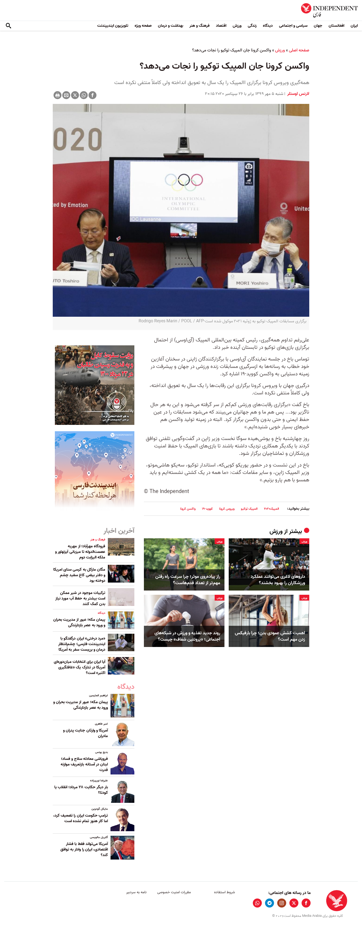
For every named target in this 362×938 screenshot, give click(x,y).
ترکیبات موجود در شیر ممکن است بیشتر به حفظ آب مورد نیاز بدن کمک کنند (80, 598)
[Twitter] (75, 95)
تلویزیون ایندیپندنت (112, 26)
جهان (318, 26)
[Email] (66, 95)
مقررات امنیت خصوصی (174, 892)
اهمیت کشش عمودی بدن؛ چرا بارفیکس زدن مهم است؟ (270, 636)
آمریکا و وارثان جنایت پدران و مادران (85, 733)
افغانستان (336, 26)
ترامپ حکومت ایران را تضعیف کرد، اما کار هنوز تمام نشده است (80, 818)
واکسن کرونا (188, 508)
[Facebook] (92, 95)
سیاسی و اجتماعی (293, 26)
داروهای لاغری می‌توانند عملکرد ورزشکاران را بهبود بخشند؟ (278, 580)
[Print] (57, 95)
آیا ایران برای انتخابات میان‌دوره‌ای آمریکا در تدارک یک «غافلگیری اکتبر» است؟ (79, 667)
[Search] (8, 26)
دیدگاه (268, 26)
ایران (354, 26)
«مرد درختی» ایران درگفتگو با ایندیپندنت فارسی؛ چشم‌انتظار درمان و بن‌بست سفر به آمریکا (81, 644)
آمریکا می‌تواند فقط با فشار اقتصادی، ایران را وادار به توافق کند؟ (84, 849)
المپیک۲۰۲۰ (271, 508)
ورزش (237, 26)
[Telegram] (269, 903)
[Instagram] (281, 903)
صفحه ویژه (143, 26)
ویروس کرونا (227, 508)
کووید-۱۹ (207, 508)
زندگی (252, 26)
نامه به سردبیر (136, 892)
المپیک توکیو (249, 508)
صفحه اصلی (299, 50)
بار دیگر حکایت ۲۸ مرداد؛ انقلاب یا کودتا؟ (81, 790)
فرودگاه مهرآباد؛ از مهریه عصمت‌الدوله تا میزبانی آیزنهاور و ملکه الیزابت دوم (80, 552)
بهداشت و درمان (170, 26)
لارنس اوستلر (297, 93)
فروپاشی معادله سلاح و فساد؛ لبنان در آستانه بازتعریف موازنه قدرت (84, 764)
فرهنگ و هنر (199, 26)
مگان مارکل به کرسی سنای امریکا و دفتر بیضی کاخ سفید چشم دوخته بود (79, 575)
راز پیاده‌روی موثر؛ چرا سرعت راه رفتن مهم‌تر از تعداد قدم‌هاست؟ (187, 580)
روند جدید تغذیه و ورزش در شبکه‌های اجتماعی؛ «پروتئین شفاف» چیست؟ (187, 636)
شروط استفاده (224, 892)
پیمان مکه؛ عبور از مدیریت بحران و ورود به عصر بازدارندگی (79, 622)
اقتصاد (221, 26)
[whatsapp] (257, 903)
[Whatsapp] (84, 95)
